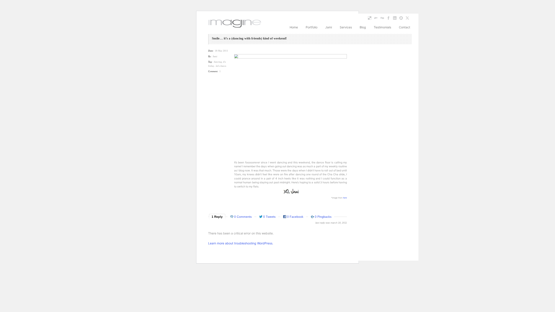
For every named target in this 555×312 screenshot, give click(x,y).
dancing (218, 61)
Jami (328, 27)
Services (346, 27)
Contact (404, 27)
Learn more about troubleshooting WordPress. (240, 243)
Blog (363, 27)
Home (294, 27)
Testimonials (382, 27)
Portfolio (311, 27)
